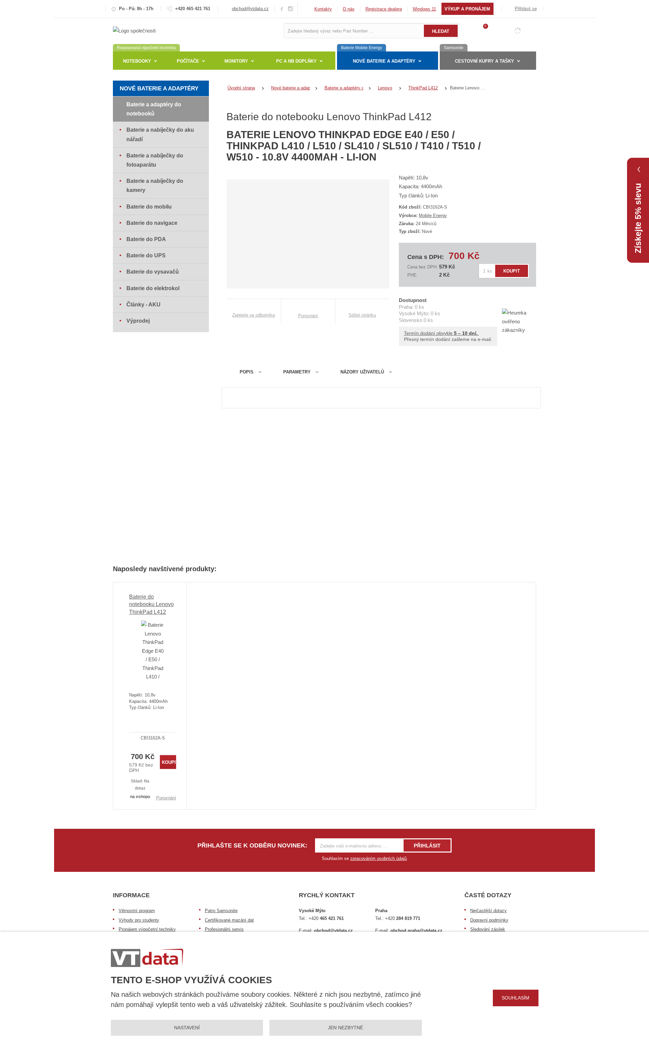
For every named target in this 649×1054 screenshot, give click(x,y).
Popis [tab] (247, 371)
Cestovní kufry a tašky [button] (484, 61)
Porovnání (166, 797)
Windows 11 (424, 9)
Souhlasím (515, 998)
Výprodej (138, 321)
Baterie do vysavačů (152, 272)
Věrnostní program (137, 910)
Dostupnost (413, 300)
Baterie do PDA (146, 239)
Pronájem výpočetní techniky (147, 929)
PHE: (412, 275)
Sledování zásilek (487, 929)
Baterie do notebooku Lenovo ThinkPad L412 (151, 604)
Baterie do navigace (151, 223)
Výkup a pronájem (467, 9)
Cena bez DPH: (422, 267)
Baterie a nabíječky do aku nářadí (160, 134)
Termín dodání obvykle (441, 333)
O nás (349, 9)
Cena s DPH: (425, 257)
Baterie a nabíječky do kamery (154, 185)
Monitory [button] (236, 61)
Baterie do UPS (146, 255)
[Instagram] (290, 9)
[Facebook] (282, 8)
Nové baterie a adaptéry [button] (384, 61)
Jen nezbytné (345, 1027)
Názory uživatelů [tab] (362, 371)
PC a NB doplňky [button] (296, 61)
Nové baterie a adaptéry (159, 88)
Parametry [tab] (297, 371)
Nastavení (187, 1027)
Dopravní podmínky (489, 920)
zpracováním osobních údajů (378, 858)
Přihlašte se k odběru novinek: (252, 845)
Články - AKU (143, 304)
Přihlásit (427, 845)
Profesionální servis (224, 929)
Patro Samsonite (221, 910)
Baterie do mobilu (149, 207)
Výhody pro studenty (139, 920)
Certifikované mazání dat (229, 920)
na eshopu (140, 796)
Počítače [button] (188, 61)
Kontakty (323, 9)
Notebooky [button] (137, 61)
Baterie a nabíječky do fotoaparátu (154, 160)
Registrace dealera (383, 9)
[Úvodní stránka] (134, 30)
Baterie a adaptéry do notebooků (153, 109)
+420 (326, 918)
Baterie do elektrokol (152, 288)
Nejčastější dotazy (488, 910)
